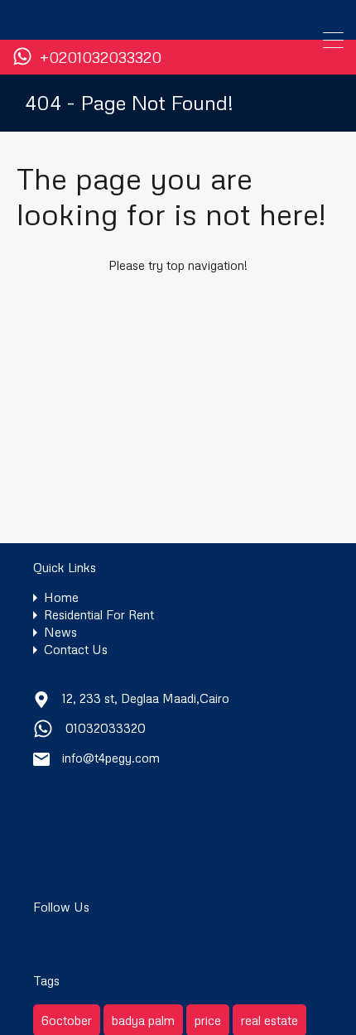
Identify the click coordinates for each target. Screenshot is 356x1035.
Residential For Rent (99, 615)
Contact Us (76, 649)
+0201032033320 (100, 57)
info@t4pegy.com (111, 757)
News (60, 632)
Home (61, 597)
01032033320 (105, 727)
